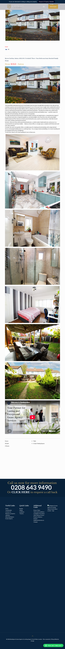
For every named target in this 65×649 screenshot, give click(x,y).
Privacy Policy (36, 510)
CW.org (53, 639)
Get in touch (53, 6)
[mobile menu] (43, 6)
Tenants (21, 513)
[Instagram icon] (34, 643)
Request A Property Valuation (46, 1)
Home (6, 508)
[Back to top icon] (32, 636)
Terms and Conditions (38, 512)
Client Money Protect (38, 515)
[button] (53, 645)
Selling (21, 510)
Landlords (21, 512)
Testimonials (8, 510)
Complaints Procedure (39, 513)
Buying (21, 508)
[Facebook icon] (30, 643)
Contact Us (8, 512)
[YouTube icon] (32, 643)
